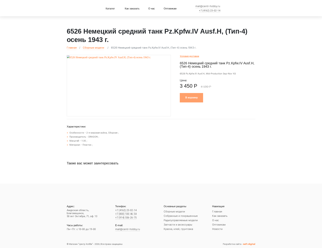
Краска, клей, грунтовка (178, 229)
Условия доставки (189, 56)
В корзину (191, 97)
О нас (151, 8)
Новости (217, 229)
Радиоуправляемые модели (181, 220)
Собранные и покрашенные (181, 216)
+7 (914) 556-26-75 (126, 217)
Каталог (110, 8)
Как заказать (132, 8)
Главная (72, 47)
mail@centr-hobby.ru (207, 6)
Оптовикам (170, 8)
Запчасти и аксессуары (178, 224)
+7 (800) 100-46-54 (126, 214)
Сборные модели (93, 47)
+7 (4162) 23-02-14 (209, 10)
